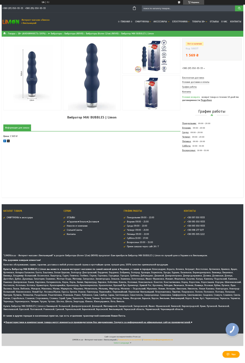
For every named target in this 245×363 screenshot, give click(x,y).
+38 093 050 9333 (196, 226)
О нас (224, 21)
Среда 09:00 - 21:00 (137, 226)
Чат (234, 354)
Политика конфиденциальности (158, 340)
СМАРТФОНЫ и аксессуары (20, 217)
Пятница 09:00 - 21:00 (138, 234)
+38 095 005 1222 (196, 234)
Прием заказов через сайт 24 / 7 (143, 246)
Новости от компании (77, 226)
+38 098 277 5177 (195, 230)
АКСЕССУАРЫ (161, 21)
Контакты (235, 21)
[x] (8, 141)
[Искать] (239, 8)
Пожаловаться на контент (130, 340)
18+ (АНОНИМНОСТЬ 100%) (32, 33)
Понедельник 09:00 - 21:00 (140, 217)
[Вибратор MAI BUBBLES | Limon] (194, 170)
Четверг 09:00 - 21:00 (138, 230)
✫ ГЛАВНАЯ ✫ (125, 21)
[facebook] (4, 141)
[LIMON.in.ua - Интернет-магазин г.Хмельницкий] (10, 21)
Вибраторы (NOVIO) (74, 33)
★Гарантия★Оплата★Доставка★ (83, 221)
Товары (11, 33)
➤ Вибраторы (55, 33)
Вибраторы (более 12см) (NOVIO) (102, 33)
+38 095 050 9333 (196, 221)
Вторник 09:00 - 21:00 (138, 221)
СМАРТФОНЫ (142, 21)
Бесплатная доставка (193, 77)
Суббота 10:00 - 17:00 (137, 238)
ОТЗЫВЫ (214, 21)
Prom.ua (136, 337)
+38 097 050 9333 (196, 217)
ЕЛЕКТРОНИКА (180, 21)
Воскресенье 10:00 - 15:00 (140, 242)
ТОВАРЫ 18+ (198, 21)
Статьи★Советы (74, 230)
